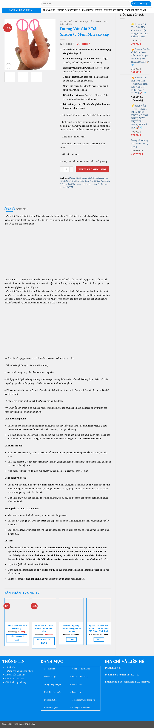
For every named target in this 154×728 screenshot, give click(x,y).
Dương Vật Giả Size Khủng (93, 178)
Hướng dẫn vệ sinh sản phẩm (19, 671)
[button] (141, 3)
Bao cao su (76, 692)
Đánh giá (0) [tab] (22, 209)
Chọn (71, 639)
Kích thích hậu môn (52, 692)
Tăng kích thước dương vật (83, 700)
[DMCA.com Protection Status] (19, 697)
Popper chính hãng (80, 676)
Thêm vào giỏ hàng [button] (16, 638)
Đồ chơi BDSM (50, 700)
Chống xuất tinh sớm (81, 707)
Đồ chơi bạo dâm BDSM (88, 21)
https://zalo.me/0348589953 (137, 681)
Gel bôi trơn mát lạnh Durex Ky (17, 627)
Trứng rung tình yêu (52, 684)
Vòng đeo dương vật (81, 669)
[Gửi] (127, 3)
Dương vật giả (75, 178)
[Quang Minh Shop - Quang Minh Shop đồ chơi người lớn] (19, 4)
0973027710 (133, 674)
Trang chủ (49, 10)
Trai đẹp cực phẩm (135, 10)
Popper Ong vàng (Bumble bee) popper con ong (71, 628)
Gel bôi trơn (77, 684)
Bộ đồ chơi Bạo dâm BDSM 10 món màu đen (44, 628)
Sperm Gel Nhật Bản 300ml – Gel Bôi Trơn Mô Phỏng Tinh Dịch (99, 628)
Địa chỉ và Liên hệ (92, 10)
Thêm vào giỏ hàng (92, 169)
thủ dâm (51, 669)
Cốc (45, 669)
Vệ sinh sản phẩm (113, 10)
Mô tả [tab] (9, 209)
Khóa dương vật (51, 707)
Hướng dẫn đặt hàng (68, 10)
